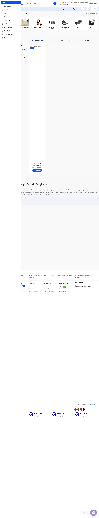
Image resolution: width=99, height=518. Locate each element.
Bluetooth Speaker (33, 286)
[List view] (75, 40)
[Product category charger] (92, 24)
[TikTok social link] (84, 409)
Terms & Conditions (49, 288)
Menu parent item (49, 283)
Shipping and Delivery (49, 291)
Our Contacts (62, 291)
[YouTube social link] (81, 409)
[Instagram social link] (78, 409)
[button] (37, 170)
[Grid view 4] (80, 40)
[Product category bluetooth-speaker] (52, 24)
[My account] (82, 8)
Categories (32, 283)
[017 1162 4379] (77, 414)
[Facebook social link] (75, 409)
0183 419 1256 (38, 413)
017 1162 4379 (84, 413)
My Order (61, 286)
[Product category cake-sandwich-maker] (65, 24)
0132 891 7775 (61, 413)
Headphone (31, 288)
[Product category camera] (78, 24)
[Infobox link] (40, 275)
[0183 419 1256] (31, 414)
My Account (62, 288)
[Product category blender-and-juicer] (39, 24)
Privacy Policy (47, 286)
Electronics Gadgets (33, 291)
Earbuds (31, 294)
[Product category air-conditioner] (25, 24)
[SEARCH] (54, 3)
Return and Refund (48, 294)
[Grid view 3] (78, 40)
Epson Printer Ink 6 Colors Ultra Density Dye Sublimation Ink (37, 165)
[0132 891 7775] (54, 414)
